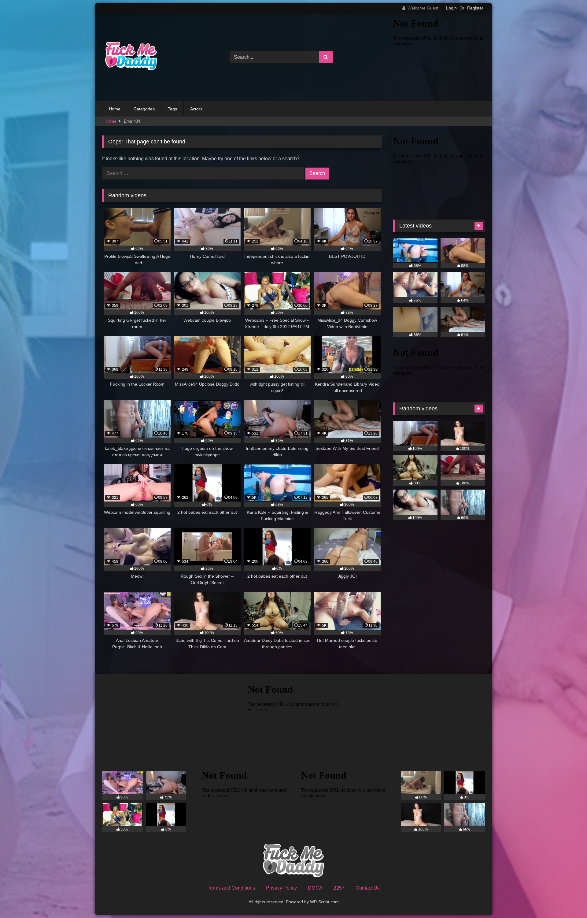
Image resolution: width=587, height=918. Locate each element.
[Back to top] (568, 900)
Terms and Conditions (231, 887)
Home (114, 108)
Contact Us (368, 887)
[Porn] (129, 57)
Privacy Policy (281, 887)
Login (451, 8)
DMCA (315, 887)
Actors (196, 108)
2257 (339, 887)
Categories (144, 108)
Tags (172, 108)
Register (475, 8)
